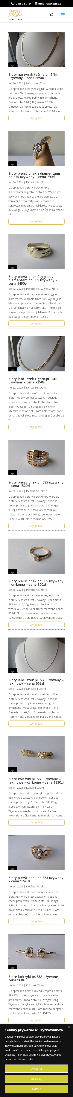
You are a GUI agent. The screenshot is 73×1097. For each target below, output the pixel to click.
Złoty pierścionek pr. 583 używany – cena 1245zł (35, 879)
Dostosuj (36, 1078)
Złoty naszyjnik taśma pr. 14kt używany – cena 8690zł (33, 76)
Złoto (42, 83)
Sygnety (45, 288)
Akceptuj (36, 1068)
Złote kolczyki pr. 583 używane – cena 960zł (34, 978)
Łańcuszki (32, 83)
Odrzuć (36, 1089)
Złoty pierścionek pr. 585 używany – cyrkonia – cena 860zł (35, 583)
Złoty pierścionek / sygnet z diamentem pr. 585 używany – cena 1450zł (32, 280)
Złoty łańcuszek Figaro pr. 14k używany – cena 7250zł (32, 380)
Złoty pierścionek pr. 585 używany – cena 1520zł (35, 484)
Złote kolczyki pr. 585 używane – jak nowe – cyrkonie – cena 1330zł (36, 781)
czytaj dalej (36, 118)
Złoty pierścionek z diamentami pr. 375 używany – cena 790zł (34, 175)
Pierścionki (32, 182)
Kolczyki (31, 787)
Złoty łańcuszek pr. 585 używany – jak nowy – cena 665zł (36, 682)
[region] (36, 1060)
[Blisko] (69, 1027)
